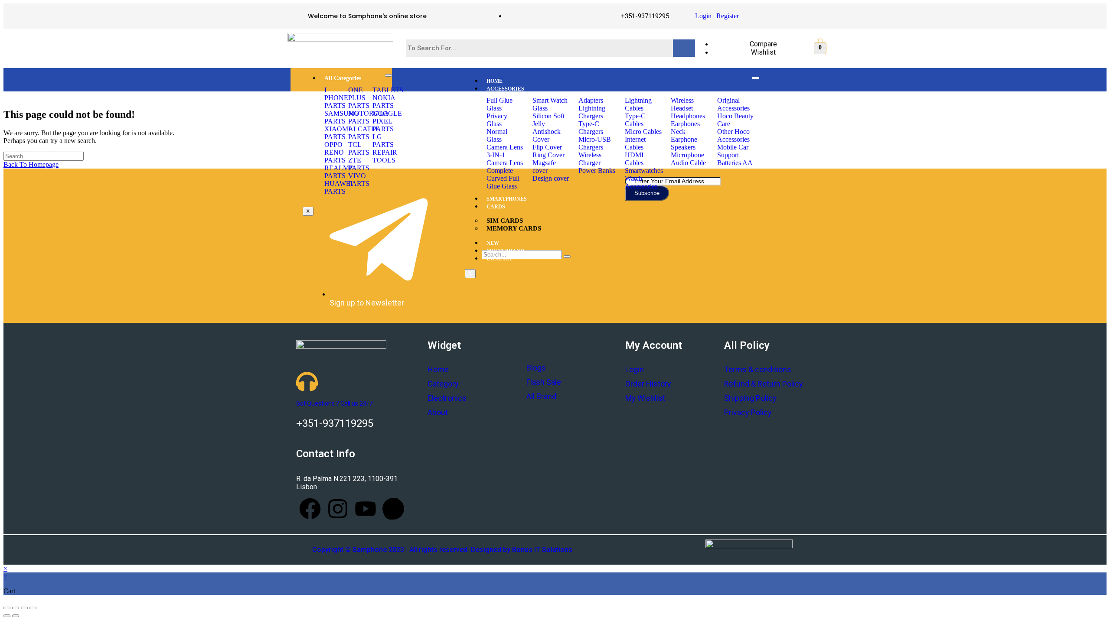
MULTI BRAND (505, 251)
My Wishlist (645, 398)
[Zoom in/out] (32, 608)
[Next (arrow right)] (15, 615)
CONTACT (499, 259)
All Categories (342, 78)
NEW (492, 243)
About (438, 412)
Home (438, 369)
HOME (494, 81)
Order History (648, 383)
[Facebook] (310, 509)
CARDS (495, 207)
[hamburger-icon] (388, 75)
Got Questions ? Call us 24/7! (335, 403)
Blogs (536, 367)
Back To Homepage (31, 164)
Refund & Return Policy (763, 383)
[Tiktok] (393, 509)
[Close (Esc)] (6, 608)
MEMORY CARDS (513, 228)
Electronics (447, 398)
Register (727, 16)
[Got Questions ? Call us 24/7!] (307, 381)
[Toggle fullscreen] (24, 608)
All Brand (541, 396)
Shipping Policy (750, 398)
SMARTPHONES (506, 199)
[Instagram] (338, 509)
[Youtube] (365, 509)
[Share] (15, 608)
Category (443, 383)
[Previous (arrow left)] (6, 615)
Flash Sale (543, 382)
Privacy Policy (748, 412)
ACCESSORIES (505, 89)
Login (703, 16)
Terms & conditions (757, 369)
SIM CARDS (504, 220)
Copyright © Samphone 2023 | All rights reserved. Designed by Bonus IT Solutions (442, 550)
